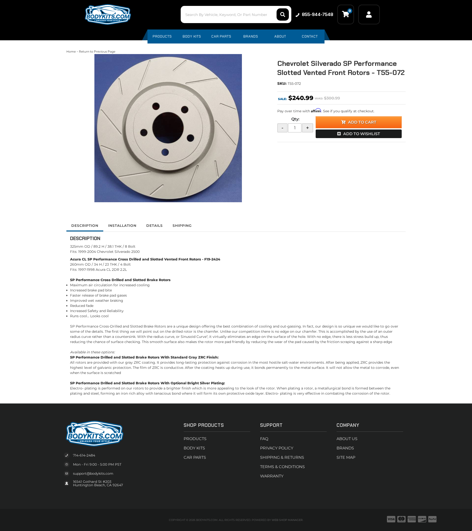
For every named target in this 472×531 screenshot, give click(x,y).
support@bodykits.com (93, 473)
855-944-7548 (317, 14)
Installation (122, 225)
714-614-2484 (84, 455)
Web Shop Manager (287, 520)
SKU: (281, 83)
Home (71, 51)
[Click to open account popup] (369, 14)
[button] (236, 14)
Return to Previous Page (97, 51)
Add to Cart (362, 122)
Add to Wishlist (361, 133)
